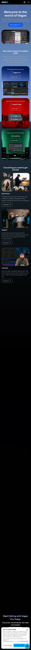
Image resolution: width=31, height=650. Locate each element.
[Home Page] (5, 2)
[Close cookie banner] (27, 630)
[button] (28, 2)
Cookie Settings (7, 645)
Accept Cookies (19, 645)
